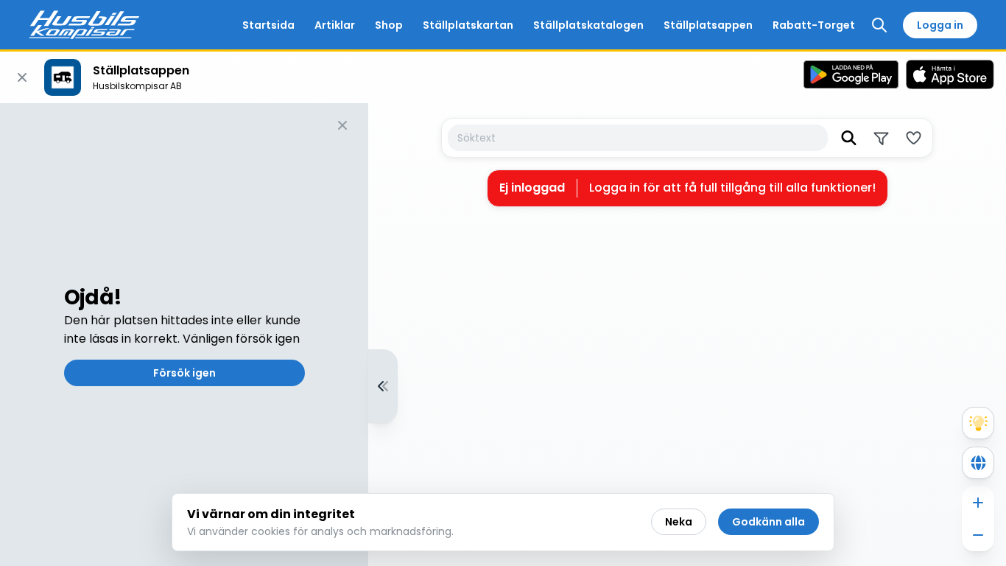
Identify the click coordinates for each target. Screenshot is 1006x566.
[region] (503, 334)
